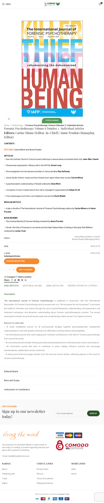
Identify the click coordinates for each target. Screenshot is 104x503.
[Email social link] (18, 280)
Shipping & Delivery (45, 483)
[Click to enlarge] (9, 119)
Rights (4, 483)
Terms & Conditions (45, 478)
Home (7, 125)
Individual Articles (12, 256)
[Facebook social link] (12, 280)
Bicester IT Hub (63, 494)
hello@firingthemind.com (19, 456)
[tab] (11, 285)
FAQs (73, 469)
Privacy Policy (42, 469)
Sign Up (93, 413)
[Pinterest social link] (22, 280)
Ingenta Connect (85, 316)
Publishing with (8, 474)
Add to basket (25, 270)
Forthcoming (17, 125)
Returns (40, 474)
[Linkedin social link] (25, 280)
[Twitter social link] (15, 280)
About (4, 469)
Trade (4, 478)
